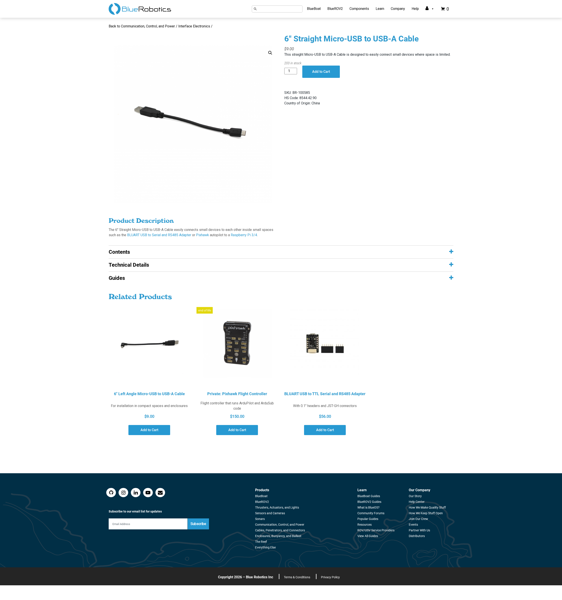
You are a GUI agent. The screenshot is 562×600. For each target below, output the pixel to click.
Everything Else (265, 547)
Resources (364, 524)
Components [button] (359, 9)
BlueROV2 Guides (369, 502)
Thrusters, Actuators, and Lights (277, 507)
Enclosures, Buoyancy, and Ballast (278, 536)
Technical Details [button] (129, 265)
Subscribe (198, 524)
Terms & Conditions (297, 577)
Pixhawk (202, 235)
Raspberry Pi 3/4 (244, 235)
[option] (193, 124)
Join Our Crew (418, 519)
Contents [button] (119, 252)
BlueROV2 (335, 9)
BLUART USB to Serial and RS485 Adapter (159, 235)
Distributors (417, 536)
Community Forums (370, 513)
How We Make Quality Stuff (427, 507)
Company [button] (398, 9)
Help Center (417, 502)
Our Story (415, 496)
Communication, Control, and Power (279, 524)
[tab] (281, 252)
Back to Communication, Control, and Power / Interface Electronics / (161, 26)
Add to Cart (321, 72)
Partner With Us (419, 530)
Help (415, 9)
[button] (270, 53)
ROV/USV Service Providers (375, 530)
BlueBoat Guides (368, 496)
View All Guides (367, 536)
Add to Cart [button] (149, 430)
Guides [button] (117, 278)
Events (413, 524)
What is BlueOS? (368, 507)
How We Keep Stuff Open (426, 513)
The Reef (261, 541)
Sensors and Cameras (270, 513)
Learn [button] (380, 9)
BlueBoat (314, 9)
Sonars (260, 519)
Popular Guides (367, 519)
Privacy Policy (330, 577)
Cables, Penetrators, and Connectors (280, 530)
